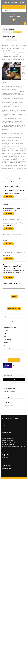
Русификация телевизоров (10, 397)
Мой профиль (5, 425)
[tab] (25, 23)
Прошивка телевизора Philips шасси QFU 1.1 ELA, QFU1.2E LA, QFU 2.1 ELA (14, 266)
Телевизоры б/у (7, 313)
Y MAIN (5, 336)
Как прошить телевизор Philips (10, 394)
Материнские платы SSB (9, 318)
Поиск (21, 10)
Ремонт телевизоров (7, 32)
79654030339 (14, 16)
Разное (5, 350)
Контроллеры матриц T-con (10, 327)
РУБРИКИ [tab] (7, 7)
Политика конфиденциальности (9, 420)
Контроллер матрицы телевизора (10, 187)
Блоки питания (7, 324)
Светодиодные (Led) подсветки (11, 321)
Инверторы (6, 330)
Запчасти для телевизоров (14, 2)
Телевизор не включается (12, 235)
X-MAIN (5, 333)
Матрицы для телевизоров (12, 220)
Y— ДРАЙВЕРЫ (7, 339)
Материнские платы (10, 250)
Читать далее (9, 196)
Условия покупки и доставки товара (10, 418)
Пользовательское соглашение (9, 422)
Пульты (5, 345)
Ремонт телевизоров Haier (9, 388)
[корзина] (13, 20)
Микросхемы (6, 316)
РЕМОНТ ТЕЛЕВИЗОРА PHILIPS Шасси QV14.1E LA (14, 446)
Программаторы (7, 348)
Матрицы (6, 342)
